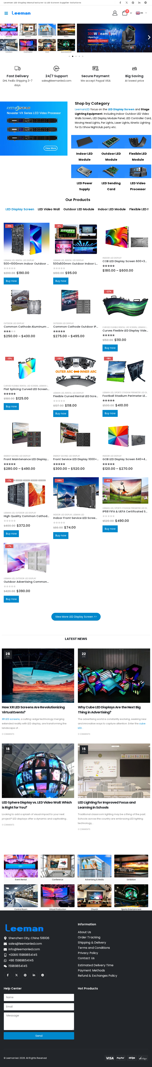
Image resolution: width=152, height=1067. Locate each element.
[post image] (38, 675)
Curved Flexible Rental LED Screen (120, 327)
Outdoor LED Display (14, 323)
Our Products (77, 199)
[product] (125, 238)
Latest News (76, 638)
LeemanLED (82, 109)
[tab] (20, 209)
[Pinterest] (133, 2)
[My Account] (115, 13)
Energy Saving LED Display (17, 456)
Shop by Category (92, 103)
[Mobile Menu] (6, 13)
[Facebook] (120, 2)
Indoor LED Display (112, 258)
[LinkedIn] (139, 2)
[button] (3, 37)
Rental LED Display (25, 260)
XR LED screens (11, 719)
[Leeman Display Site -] (21, 13)
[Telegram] (145, 2)
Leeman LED (9, 260)
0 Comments (8, 734)
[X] (126, 2)
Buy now (11, 281)
